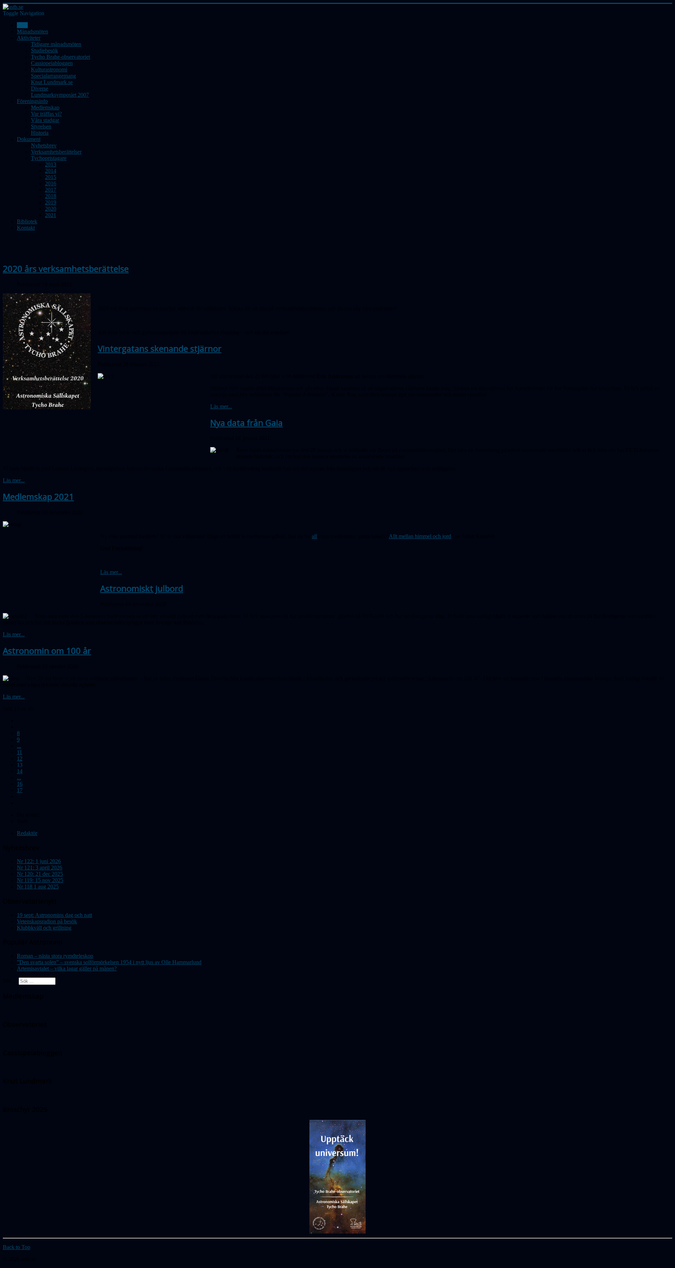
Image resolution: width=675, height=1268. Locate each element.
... (19, 746)
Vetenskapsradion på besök (47, 921)
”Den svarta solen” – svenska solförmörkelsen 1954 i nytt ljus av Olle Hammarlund (109, 962)
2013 (50, 164)
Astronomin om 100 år (47, 650)
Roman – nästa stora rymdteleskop (55, 956)
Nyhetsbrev (44, 145)
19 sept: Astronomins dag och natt (54, 915)
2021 (50, 215)
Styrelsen (41, 126)
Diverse (39, 88)
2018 (50, 196)
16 (19, 784)
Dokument (28, 139)
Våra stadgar (45, 120)
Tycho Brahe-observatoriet (60, 57)
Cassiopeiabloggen (52, 63)
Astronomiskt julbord (141, 588)
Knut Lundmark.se (52, 82)
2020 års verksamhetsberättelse (66, 268)
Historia (40, 133)
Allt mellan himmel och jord (420, 536)
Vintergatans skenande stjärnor (159, 348)
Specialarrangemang (53, 76)
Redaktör (27, 833)
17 (19, 790)
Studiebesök (44, 50)
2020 (50, 209)
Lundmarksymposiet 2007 (60, 95)
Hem (22, 25)
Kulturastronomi (49, 69)
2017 (50, 190)
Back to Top (16, 1247)
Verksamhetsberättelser (56, 152)
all (314, 536)
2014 (50, 171)
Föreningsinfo (32, 101)
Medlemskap (45, 107)
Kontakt (26, 228)
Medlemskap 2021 (38, 496)
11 (19, 752)
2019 (50, 202)
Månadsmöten (32, 31)
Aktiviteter (28, 38)
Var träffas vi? (46, 114)
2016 (50, 183)
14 (19, 771)
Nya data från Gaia (246, 422)
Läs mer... (221, 406)
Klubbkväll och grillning (44, 928)
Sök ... (10, 981)
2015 (50, 177)
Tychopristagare (48, 158)
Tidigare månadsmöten (56, 44)
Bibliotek (27, 221)
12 (19, 759)
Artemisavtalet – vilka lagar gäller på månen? (67, 968)
